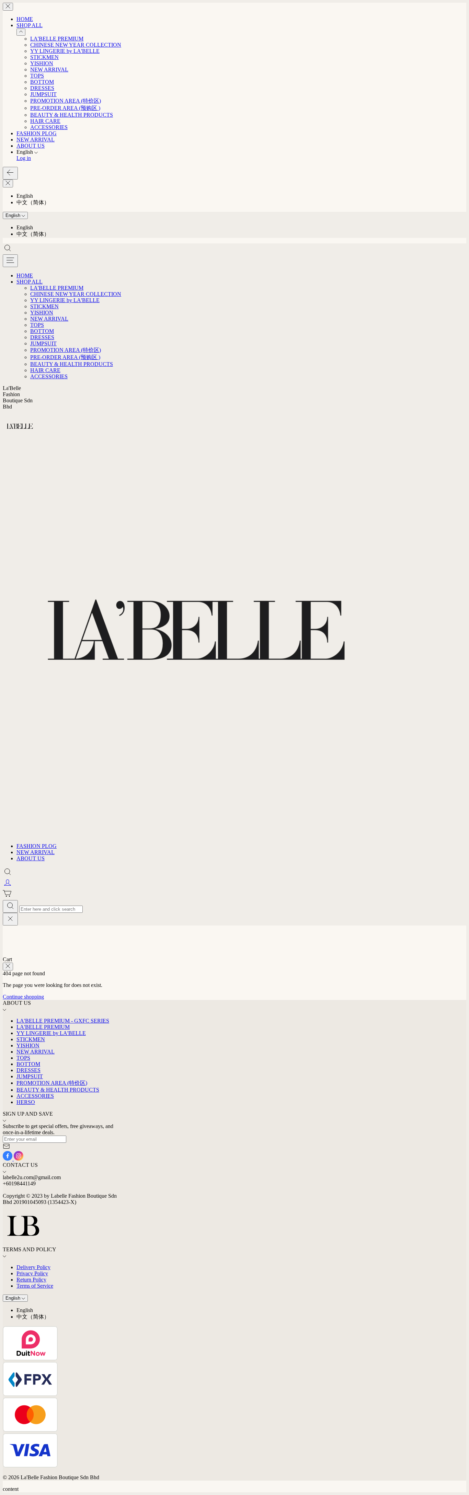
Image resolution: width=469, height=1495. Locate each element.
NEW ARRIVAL (49, 69)
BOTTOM (42, 82)
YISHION (41, 63)
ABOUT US (30, 146)
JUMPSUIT (43, 94)
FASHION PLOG (36, 133)
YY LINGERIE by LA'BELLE (65, 51)
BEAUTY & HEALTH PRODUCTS (71, 115)
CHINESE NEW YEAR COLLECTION (75, 45)
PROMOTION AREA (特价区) (65, 101)
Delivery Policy (33, 1267)
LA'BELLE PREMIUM (56, 39)
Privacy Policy (32, 1273)
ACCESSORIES (49, 127)
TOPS (37, 76)
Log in (23, 158)
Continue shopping (23, 997)
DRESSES (42, 88)
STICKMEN (44, 57)
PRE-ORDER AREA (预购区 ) (65, 108)
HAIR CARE (45, 121)
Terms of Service (34, 1286)
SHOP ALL (29, 25)
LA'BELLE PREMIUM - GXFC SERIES (62, 1021)
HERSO (25, 1102)
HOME (24, 19)
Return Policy (31, 1280)
